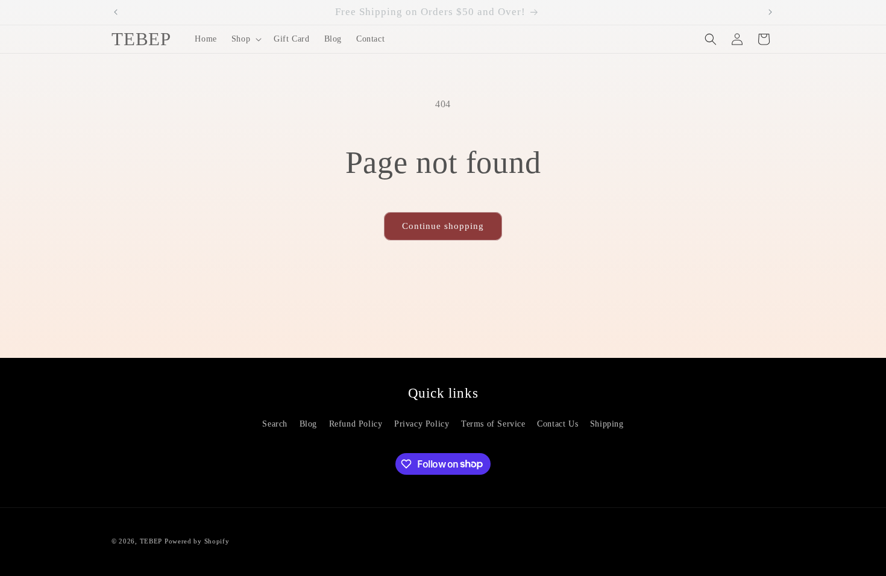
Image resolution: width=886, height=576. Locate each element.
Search (274, 423)
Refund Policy (356, 423)
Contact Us (557, 423)
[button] (245, 39)
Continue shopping (443, 226)
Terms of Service (493, 423)
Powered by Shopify (197, 541)
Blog (308, 423)
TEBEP (151, 541)
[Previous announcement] (115, 12)
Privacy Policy (421, 423)
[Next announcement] (770, 12)
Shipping (607, 423)
